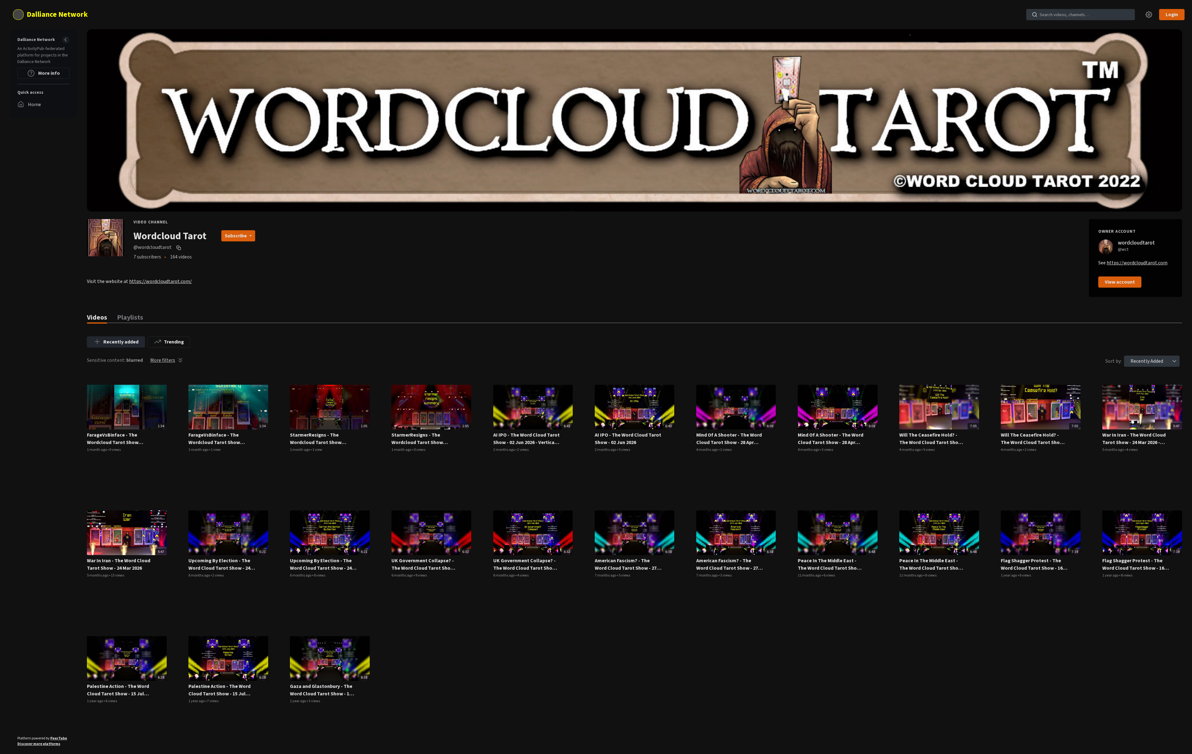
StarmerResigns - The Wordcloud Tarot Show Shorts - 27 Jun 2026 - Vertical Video (322, 439)
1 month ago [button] (97, 449)
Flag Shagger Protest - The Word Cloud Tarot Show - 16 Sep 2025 (1133, 564)
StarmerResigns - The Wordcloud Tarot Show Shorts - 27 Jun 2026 (417, 439)
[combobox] (1146, 361)
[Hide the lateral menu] (66, 39)
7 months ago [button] (606, 575)
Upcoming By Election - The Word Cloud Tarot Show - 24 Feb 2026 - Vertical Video (219, 564)
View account (1120, 282)
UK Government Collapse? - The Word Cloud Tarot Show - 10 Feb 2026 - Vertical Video (424, 564)
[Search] (1034, 14)
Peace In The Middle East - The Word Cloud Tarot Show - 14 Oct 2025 (932, 564)
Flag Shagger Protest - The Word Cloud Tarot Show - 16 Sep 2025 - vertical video (1032, 564)
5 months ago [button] (1113, 449)
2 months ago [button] (504, 449)
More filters (162, 360)
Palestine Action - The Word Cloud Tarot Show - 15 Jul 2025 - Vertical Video (118, 690)
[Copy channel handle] (179, 247)
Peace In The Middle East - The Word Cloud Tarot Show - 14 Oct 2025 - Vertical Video (830, 564)
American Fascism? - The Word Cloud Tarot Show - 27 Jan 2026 (727, 564)
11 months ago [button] (810, 575)
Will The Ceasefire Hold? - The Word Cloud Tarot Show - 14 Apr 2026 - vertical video (932, 439)
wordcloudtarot (1136, 243)
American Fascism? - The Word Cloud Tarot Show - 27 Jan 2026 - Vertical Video (626, 564)
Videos (97, 317)
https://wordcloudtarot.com (1137, 262)
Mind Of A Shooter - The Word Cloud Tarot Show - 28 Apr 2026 (830, 439)
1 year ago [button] (1009, 575)
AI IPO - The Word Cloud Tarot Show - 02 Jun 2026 (628, 439)
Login (1172, 14)
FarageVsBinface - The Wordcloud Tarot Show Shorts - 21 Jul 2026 (214, 439)
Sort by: (1113, 361)
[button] (1174, 361)
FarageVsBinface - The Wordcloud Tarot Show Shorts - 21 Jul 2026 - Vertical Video (119, 439)
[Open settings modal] (1148, 14)
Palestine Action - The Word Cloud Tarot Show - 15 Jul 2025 (219, 690)
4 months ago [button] (707, 449)
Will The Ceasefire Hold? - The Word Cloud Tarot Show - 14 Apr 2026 (1033, 439)
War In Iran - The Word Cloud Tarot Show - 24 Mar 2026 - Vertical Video (1134, 439)
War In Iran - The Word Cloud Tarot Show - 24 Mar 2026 (118, 564)
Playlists (130, 317)
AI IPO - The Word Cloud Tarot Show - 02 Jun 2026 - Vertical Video (526, 439)
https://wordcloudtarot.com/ (160, 281)
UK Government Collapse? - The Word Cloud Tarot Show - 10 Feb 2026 (526, 564)
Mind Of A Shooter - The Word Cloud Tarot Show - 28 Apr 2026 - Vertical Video (729, 439)
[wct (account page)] (1105, 246)
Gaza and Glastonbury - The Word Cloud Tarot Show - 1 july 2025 (321, 690)
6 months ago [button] (199, 575)
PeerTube (58, 738)
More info (48, 73)
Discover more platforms (38, 744)
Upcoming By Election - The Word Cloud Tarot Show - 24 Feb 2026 (321, 564)
